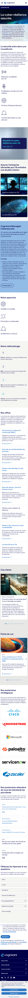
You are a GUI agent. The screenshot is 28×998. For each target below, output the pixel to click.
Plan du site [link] (3, 980)
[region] (14, 989)
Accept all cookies (14, 989)
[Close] (26, 982)
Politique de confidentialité (8, 942)
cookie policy (18, 985)
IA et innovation (6, 969)
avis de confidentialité (9, 931)
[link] (9, 3)
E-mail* (4, 885)
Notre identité (5, 965)
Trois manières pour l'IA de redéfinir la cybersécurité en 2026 (12, 659)
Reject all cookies (14, 993)
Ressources (4, 973)
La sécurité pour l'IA (9, 544)
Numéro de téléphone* (8, 895)
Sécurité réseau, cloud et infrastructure (11, 488)
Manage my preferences (14, 996)
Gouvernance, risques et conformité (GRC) (11, 431)
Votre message (6, 911)
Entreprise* (5, 890)
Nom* (3, 879)
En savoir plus (6, 443)
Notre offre (4, 960)
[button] (26, 2)
